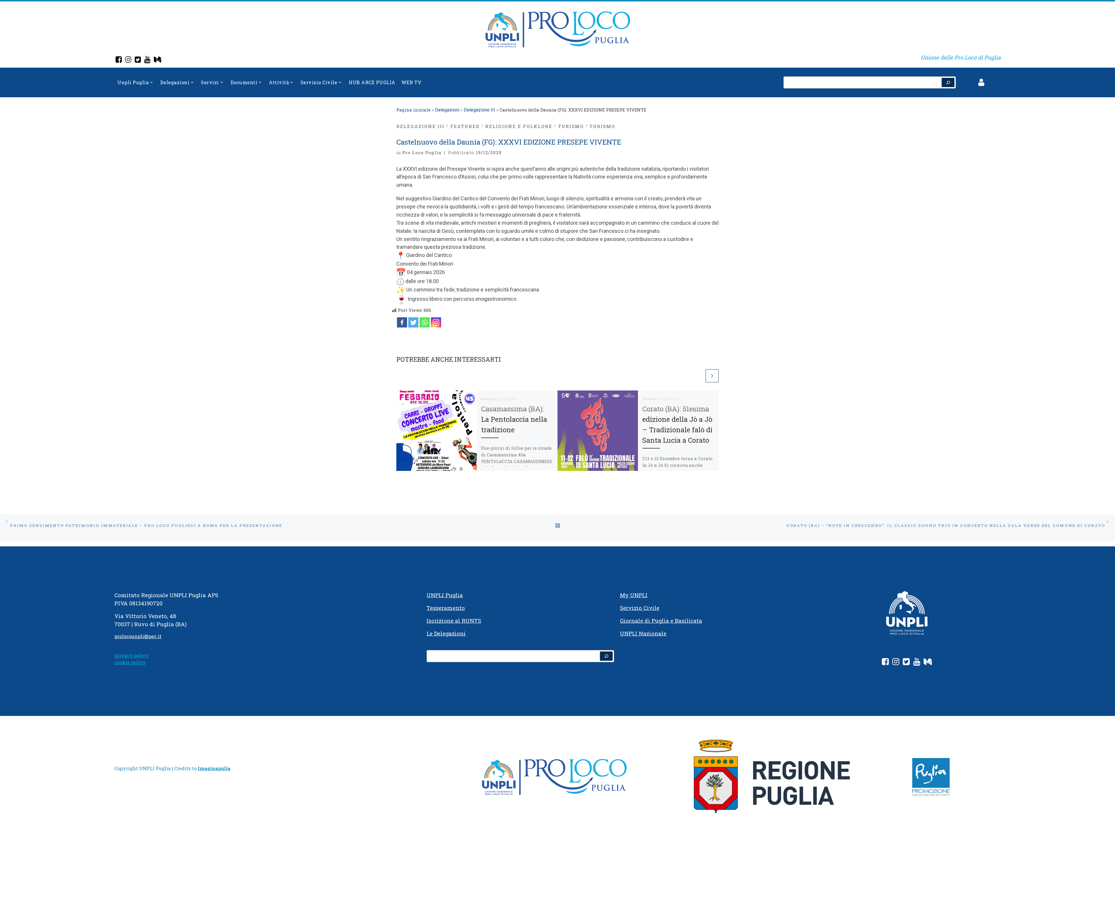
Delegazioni (447, 110)
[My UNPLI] (157, 60)
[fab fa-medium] (928, 663)
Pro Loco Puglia (421, 152)
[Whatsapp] (425, 322)
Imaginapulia (214, 768)
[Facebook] (119, 60)
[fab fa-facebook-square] (885, 663)
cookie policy (130, 662)
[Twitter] (138, 60)
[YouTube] (147, 60)
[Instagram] (128, 60)
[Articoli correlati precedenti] (697, 375)
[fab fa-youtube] (916, 663)
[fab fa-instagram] (895, 663)
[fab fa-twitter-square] (906, 663)
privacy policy (131, 655)
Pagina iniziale (413, 110)
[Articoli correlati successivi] (712, 375)
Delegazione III (479, 110)
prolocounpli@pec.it (137, 636)
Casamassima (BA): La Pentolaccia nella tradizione (514, 419)
